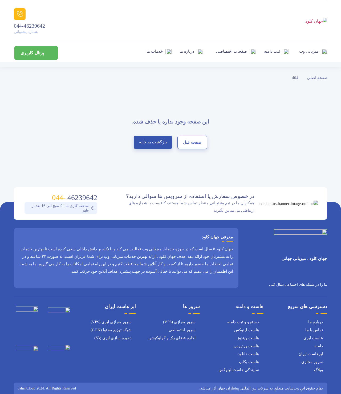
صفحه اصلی (317, 78)
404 (295, 78)
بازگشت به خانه (153, 142)
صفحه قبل (192, 142)
